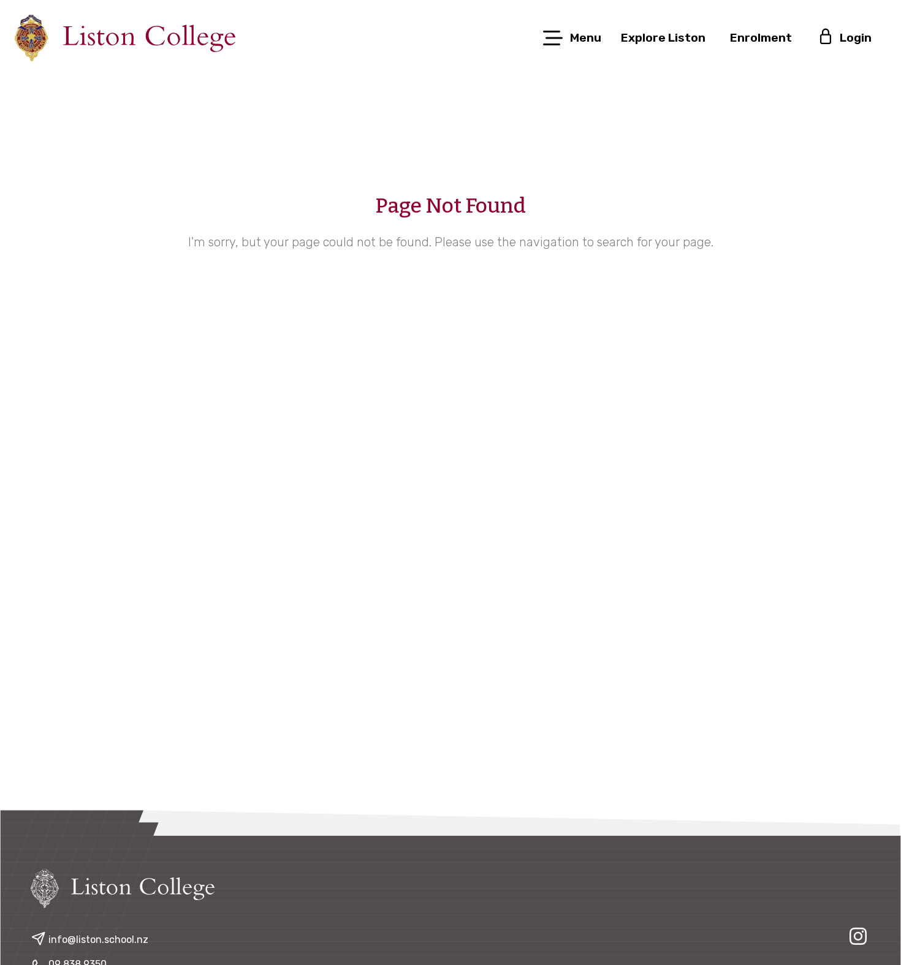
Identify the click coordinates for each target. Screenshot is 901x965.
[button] (571, 38)
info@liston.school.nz (98, 939)
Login (854, 38)
